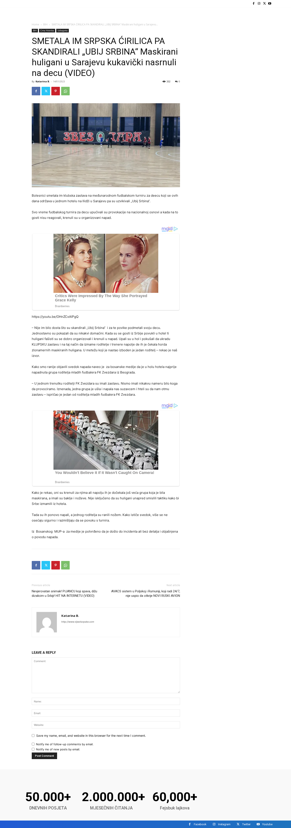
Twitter (246, 824)
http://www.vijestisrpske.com (77, 621)
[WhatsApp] (65, 91)
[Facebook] (253, 3)
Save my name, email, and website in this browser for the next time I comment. (91, 735)
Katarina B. (43, 81)
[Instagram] (259, 3)
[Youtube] (269, 3)
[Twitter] (264, 3)
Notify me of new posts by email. (58, 749)
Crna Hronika (47, 30)
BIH (45, 24)
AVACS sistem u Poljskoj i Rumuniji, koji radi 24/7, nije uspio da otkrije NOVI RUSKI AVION (145, 593)
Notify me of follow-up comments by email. (65, 744)
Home (35, 24)
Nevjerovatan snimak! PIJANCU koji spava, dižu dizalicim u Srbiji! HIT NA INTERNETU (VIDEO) (64, 593)
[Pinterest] (55, 91)
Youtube (267, 824)
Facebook (200, 824)
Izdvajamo (63, 30)
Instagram (224, 824)
